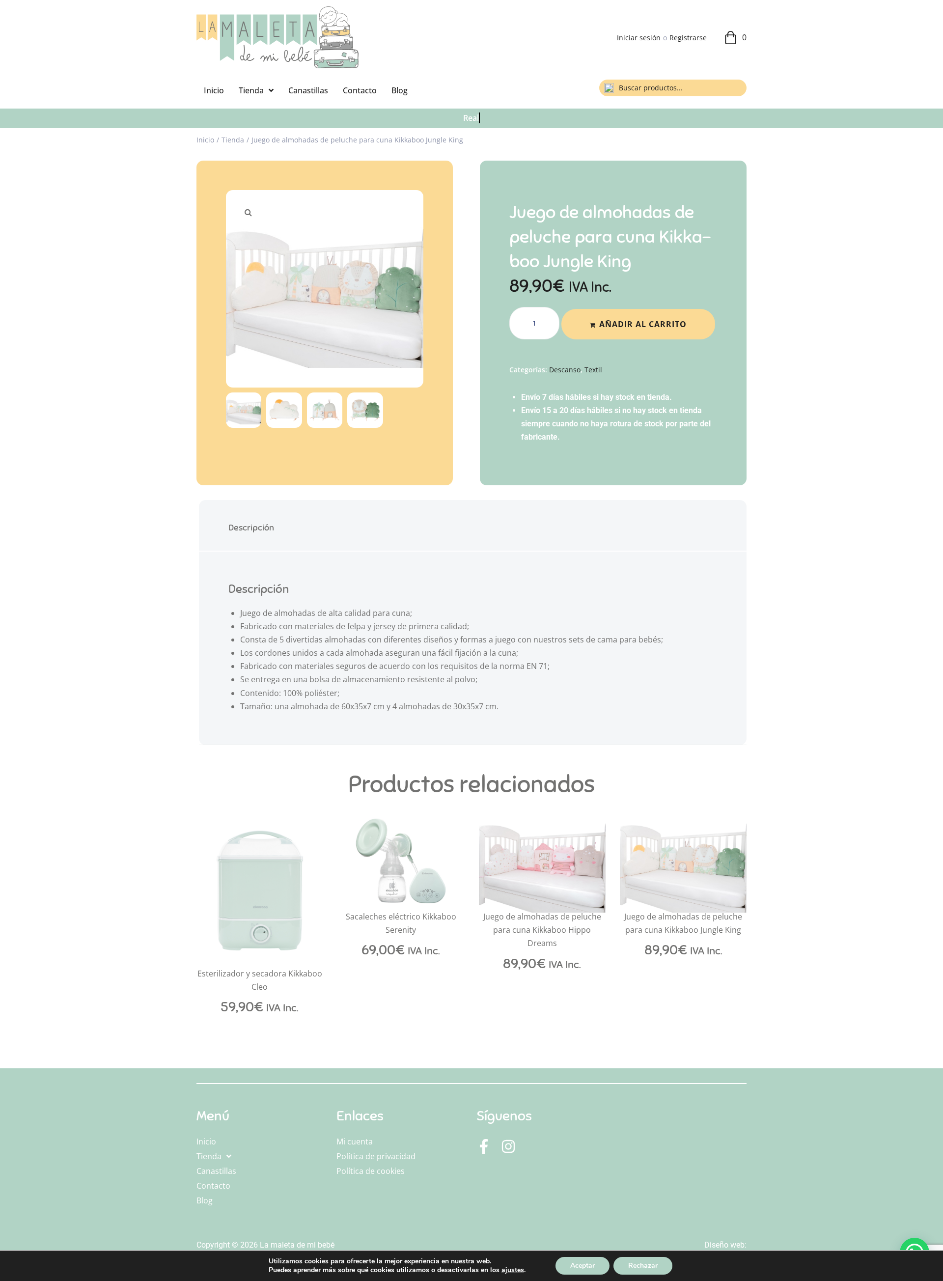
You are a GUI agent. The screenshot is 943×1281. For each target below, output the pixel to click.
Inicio (205, 139)
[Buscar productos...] (673, 88)
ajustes (512, 1270)
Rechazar (643, 1265)
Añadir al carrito (643, 324)
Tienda (233, 139)
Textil (593, 369)
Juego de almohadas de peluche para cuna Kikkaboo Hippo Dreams (542, 929)
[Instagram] (508, 1146)
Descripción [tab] (251, 528)
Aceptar (582, 1265)
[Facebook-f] (483, 1146)
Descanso (565, 369)
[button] (248, 212)
